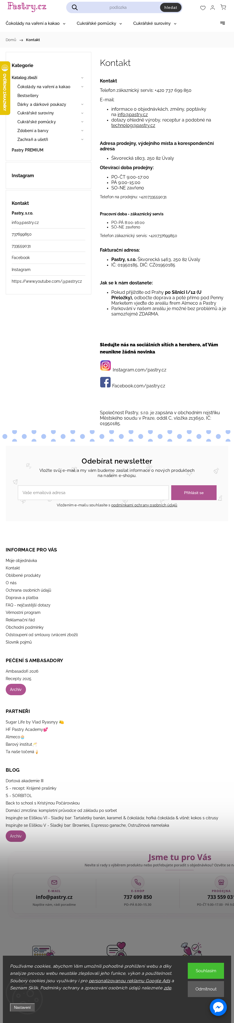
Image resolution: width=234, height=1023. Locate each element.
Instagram (21, 269)
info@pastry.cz (25, 222)
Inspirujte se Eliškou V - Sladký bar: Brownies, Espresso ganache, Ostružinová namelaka (87, 825)
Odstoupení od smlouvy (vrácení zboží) (42, 634)
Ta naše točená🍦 (22, 751)
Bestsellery (28, 95)
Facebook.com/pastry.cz (138, 386)
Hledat (170, 7)
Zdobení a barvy (33, 130)
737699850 (22, 234)
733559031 (21, 246)
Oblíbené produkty (23, 575)
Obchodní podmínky (25, 627)
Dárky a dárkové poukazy (41, 104)
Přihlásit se (194, 492)
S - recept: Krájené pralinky (31, 788)
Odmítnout (206, 989)
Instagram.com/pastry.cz (139, 370)
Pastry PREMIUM (27, 150)
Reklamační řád (20, 620)
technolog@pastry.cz (133, 125)
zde (168, 987)
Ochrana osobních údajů (28, 590)
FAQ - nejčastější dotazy (28, 605)
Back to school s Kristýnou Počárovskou (43, 803)
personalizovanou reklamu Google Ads (129, 980)
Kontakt (13, 568)
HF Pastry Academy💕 (27, 729)
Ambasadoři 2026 (22, 671)
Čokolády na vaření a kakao (43, 86)
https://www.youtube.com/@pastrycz (47, 281)
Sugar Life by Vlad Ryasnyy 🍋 (35, 722)
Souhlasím (206, 970)
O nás (11, 583)
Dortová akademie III (24, 781)
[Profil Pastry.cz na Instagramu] (106, 370)
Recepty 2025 (18, 678)
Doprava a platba (22, 597)
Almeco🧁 (15, 737)
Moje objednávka (21, 560)
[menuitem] (35, 23)
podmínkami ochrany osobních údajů (144, 505)
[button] (218, 1007)
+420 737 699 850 (173, 90)
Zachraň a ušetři (32, 139)
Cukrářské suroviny (35, 113)
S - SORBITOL (19, 795)
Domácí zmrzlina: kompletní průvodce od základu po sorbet (61, 810)
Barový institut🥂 (21, 744)
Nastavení (22, 1007)
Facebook (21, 257)
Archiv (16, 689)
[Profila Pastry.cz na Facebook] (105, 386)
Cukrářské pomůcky (36, 122)
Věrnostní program (23, 612)
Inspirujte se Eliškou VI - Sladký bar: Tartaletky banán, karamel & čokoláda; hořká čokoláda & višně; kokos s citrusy (112, 818)
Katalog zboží (24, 77)
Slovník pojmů (19, 642)
